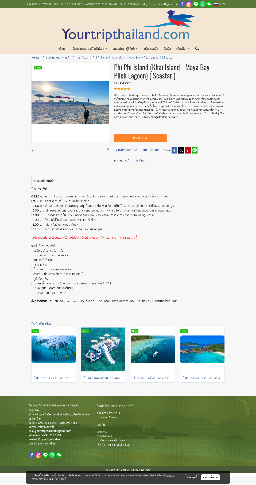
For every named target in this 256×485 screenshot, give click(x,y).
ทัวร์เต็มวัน (140, 160)
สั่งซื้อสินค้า (141, 138)
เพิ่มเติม (181, 48)
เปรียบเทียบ (154, 149)
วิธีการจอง (102, 432)
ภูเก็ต (128, 160)
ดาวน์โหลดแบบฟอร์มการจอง (111, 440)
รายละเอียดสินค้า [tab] (43, 181)
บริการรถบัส (151, 48)
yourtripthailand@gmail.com (53, 430)
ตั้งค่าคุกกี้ (192, 477)
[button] (197, 48)
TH (220, 4)
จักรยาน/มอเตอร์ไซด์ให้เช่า (88, 48)
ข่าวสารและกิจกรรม (107, 417)
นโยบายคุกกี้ (60, 478)
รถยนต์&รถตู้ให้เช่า (124, 48)
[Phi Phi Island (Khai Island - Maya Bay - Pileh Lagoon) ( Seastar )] (70, 103)
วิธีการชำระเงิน (104, 436)
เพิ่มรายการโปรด (127, 149)
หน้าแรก (62, 48)
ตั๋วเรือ (167, 48)
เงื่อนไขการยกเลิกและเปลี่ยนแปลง (113, 445)
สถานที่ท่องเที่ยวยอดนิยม (109, 413)
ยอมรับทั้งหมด (210, 477)
